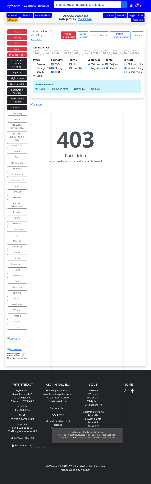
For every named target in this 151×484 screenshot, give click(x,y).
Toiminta (17, 292)
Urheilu (17, 315)
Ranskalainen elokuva (17, 100)
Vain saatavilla (99, 64)
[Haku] (124, 4)
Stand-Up (17, 287)
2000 (115, 52)
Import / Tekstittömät (17, 205)
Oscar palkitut (17, 84)
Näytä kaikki (98, 68)
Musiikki (17, 240)
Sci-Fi (17, 269)
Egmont (17, 72)
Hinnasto (43, 6)
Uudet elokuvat (82, 35)
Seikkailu (17, 275)
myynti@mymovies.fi (22, 418)
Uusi (75, 64)
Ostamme (109, 15)
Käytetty (77, 68)
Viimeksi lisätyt (136, 68)
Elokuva (40, 64)
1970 (85, 52)
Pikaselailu (13, 15)
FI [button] (141, 6)
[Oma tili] (131, 5)
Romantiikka (17, 264)
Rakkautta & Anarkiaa (17, 91)
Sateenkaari (17, 107)
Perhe (17, 252)
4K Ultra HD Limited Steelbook (17, 63)
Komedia (17, 223)
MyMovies (13, 6)
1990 (105, 52)
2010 (124, 52)
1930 (47, 52)
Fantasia (17, 186)
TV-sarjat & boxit (45, 68)
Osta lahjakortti (42, 15)
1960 (76, 52)
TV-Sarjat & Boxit (17, 54)
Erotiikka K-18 (17, 180)
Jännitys (17, 212)
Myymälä (121, 15)
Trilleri (17, 298)
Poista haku (36, 39)
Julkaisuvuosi (41, 47)
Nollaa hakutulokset (68, 35)
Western (17, 321)
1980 (95, 52)
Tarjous (114, 64)
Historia (17, 197)
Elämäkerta (17, 174)
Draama (17, 168)
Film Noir (17, 191)
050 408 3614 (85, 19)
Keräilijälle (138, 19)
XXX (17, 327)
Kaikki (39, 75)
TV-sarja (17, 310)
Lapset (17, 235)
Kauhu (17, 217)
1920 (37, 52)
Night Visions (17, 78)
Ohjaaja (95, 88)
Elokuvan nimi (135, 64)
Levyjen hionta (136, 15)
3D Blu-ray (17, 113)
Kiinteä (113, 68)
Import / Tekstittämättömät (120, 35)
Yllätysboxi (27, 15)
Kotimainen (17, 229)
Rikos (17, 258)
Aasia (17, 119)
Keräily (17, 49)
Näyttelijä (79, 88)
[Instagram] (124, 390)
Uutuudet (137, 35)
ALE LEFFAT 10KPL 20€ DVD (17, 126)
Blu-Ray (17, 37)
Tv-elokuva (17, 304)
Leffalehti (12, 19)
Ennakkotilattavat (99, 35)
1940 (56, 52)
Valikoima (30, 6)
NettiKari (86, 469)
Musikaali (17, 246)
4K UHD (17, 31)
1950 (66, 52)
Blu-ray (59, 68)
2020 (134, 52)
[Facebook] (132, 390)
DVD (17, 43)
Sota (17, 281)
